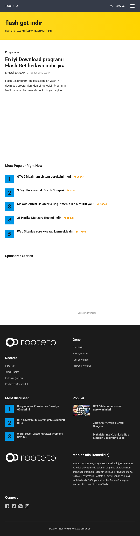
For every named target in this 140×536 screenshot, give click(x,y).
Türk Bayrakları (80, 359)
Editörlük (10, 366)
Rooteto (11, 6)
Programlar (12, 52)
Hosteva (119, 6)
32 (21, 423)
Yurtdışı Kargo (80, 353)
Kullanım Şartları (14, 378)
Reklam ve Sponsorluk (16, 384)
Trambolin (78, 347)
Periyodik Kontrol (82, 365)
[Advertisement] (70, 131)
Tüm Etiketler (12, 372)
